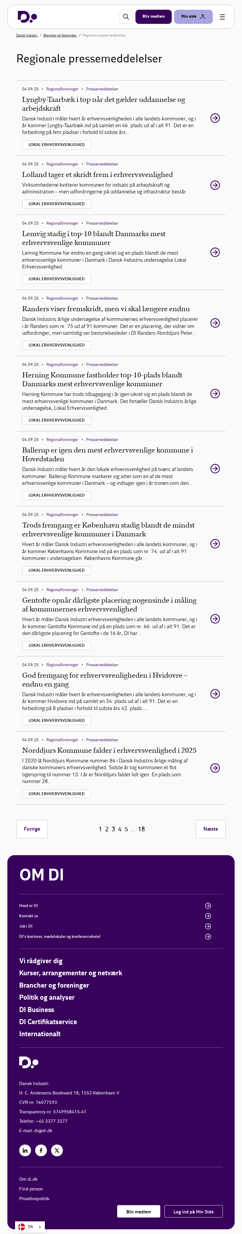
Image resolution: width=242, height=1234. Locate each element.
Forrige (32, 829)
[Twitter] (57, 1150)
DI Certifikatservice (48, 1022)
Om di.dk (28, 1179)
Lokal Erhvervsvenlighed (57, 144)
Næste (210, 829)
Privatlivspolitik (34, 1199)
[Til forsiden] (27, 17)
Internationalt (39, 1034)
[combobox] (30, 1227)
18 (141, 829)
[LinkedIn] (25, 1150)
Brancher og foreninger (60, 35)
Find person (31, 1189)
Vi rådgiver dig (41, 961)
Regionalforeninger (62, 89)
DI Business (36, 1010)
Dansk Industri (27, 35)
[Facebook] (41, 1150)
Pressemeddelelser (102, 89)
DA (30, 1227)
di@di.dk (43, 1131)
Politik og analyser (47, 997)
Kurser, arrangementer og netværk (70, 973)
